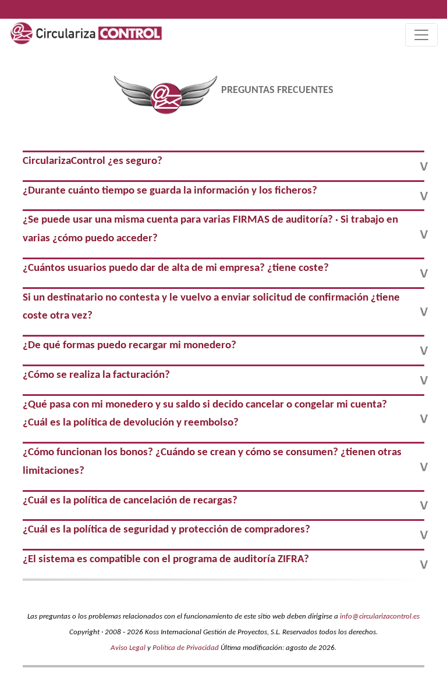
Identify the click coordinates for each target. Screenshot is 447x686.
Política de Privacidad (185, 648)
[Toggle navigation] (421, 35)
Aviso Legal (128, 648)
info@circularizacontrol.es (380, 616)
